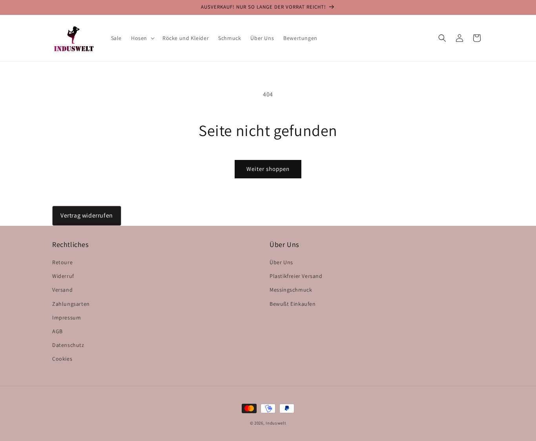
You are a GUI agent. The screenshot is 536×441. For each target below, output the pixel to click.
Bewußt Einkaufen (293, 303)
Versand (62, 289)
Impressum (66, 317)
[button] (142, 38)
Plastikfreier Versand (296, 275)
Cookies (62, 358)
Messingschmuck (291, 289)
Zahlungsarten (71, 303)
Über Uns (281, 262)
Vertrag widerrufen (86, 215)
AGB (57, 331)
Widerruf (63, 275)
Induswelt (276, 423)
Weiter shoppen (268, 168)
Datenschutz (68, 344)
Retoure (62, 262)
